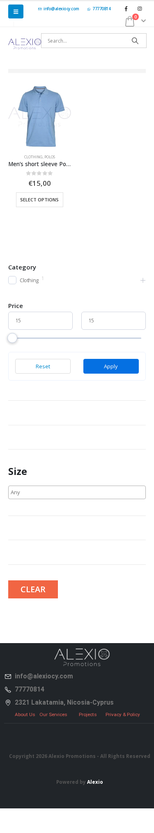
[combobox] (77, 492)
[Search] (135, 41)
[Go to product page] (39, 116)
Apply (111, 366)
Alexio (95, 781)
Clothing (33, 157)
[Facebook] (126, 8)
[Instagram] (139, 8)
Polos (49, 157)
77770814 (101, 8)
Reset (43, 366)
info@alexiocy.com (61, 8)
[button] (15, 11)
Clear (33, 589)
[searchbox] (42, 492)
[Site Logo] (24, 44)
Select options (39, 199)
